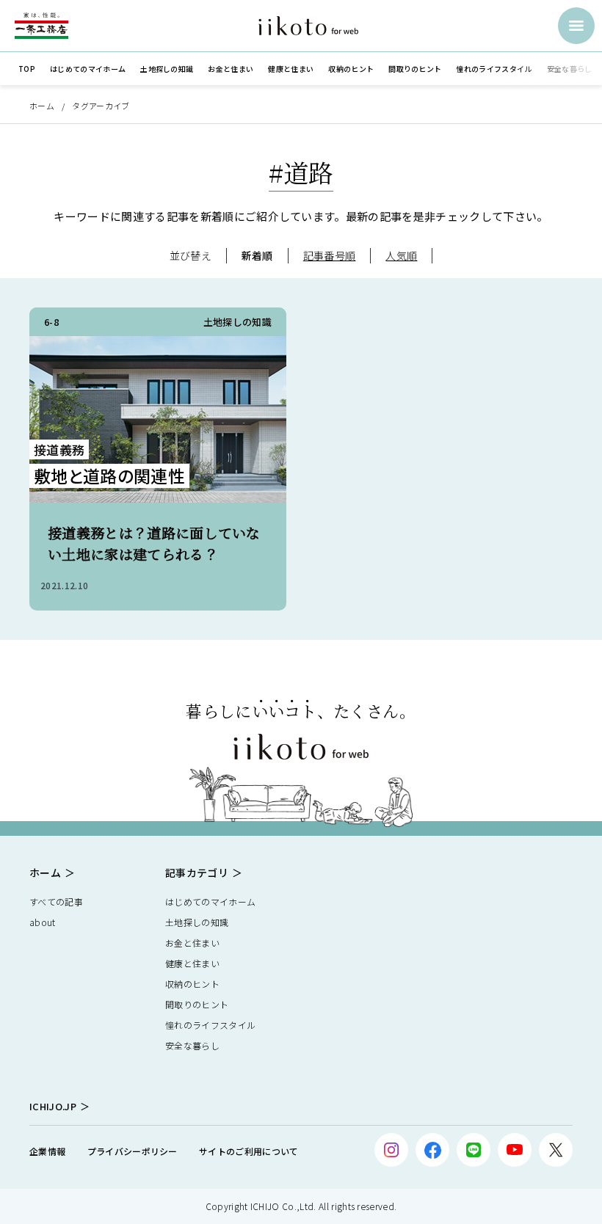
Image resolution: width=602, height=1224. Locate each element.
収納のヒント (192, 983)
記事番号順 (329, 255)
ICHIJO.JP (52, 1106)
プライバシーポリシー (132, 1151)
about (42, 922)
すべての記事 (56, 901)
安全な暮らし (192, 1045)
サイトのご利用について (249, 1151)
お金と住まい (192, 942)
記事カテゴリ (196, 872)
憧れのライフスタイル (210, 1025)
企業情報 (47, 1151)
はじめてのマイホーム (210, 901)
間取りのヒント (196, 1004)
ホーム (41, 106)
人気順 (401, 255)
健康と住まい (192, 963)
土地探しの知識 (196, 922)
